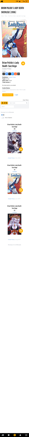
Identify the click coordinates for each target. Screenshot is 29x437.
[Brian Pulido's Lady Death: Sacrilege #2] (14, 224)
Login (16, 94)
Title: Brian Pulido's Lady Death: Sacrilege (16, 16)
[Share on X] (9, 74)
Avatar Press (6, 69)
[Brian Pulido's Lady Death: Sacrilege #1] (14, 183)
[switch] (2, 118)
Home (3, 16)
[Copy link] (3, 74)
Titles (6, 16)
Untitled (14, 131)
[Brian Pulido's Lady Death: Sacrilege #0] (14, 142)
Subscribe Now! (7, 94)
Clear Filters (26, 100)
